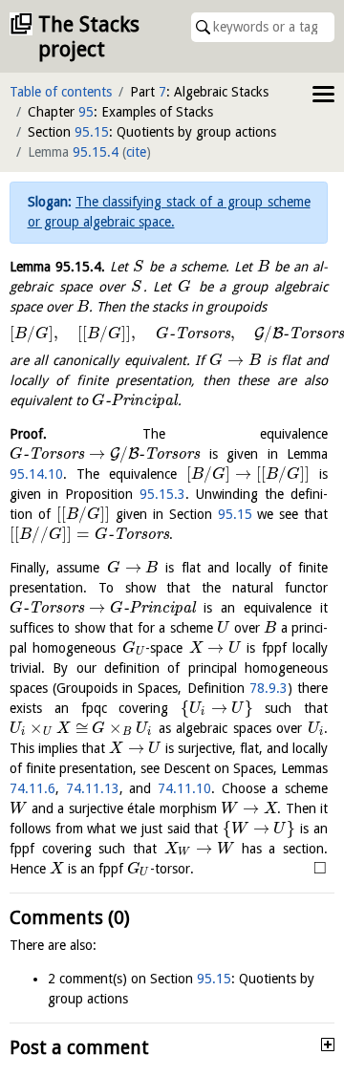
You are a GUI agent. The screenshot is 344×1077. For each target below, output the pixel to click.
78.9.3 (268, 688)
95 (86, 111)
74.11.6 (32, 788)
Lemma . (57, 266)
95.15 (92, 132)
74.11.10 (184, 788)
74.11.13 (92, 788)
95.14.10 (36, 474)
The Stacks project (89, 36)
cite (136, 152)
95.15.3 (162, 494)
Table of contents (61, 91)
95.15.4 (95, 152)
